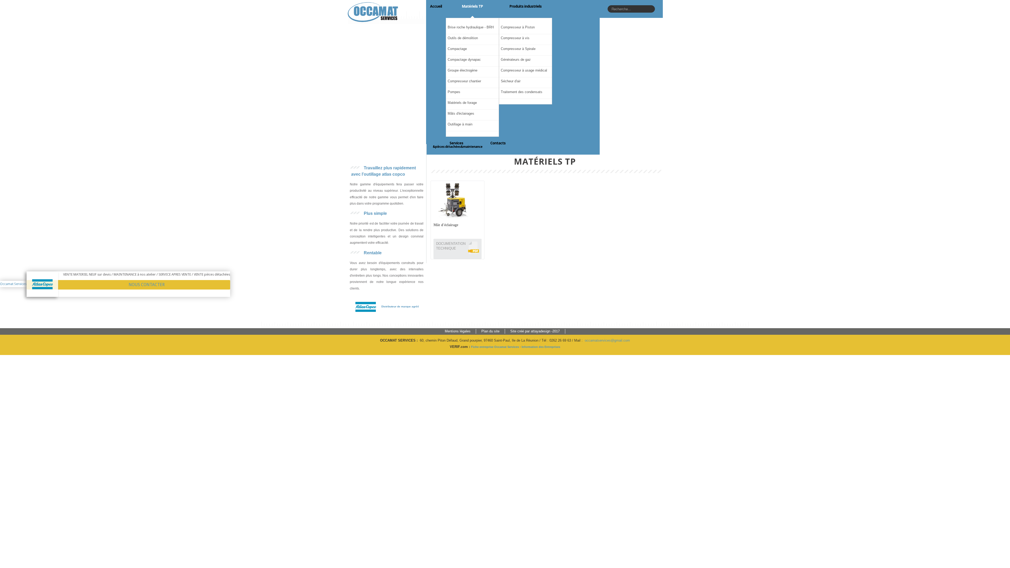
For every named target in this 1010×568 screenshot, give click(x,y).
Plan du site (490, 331)
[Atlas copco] (365, 306)
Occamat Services (13, 284)
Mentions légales (458, 331)
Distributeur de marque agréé (400, 306)
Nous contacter (147, 284)
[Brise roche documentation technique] (473, 247)
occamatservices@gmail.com (607, 340)
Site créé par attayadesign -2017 (535, 331)
